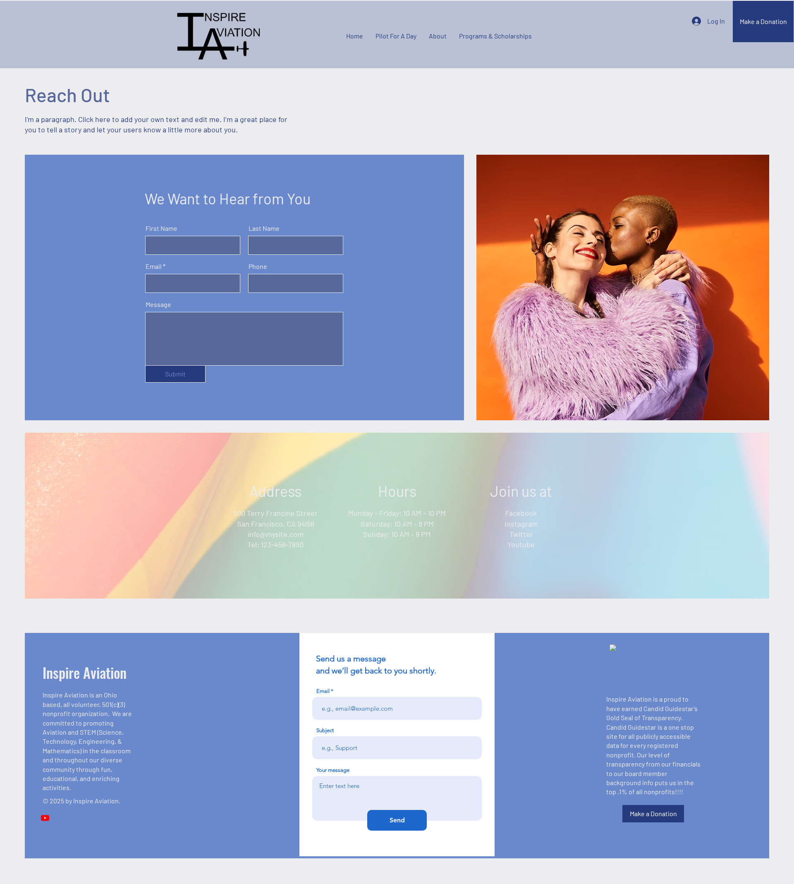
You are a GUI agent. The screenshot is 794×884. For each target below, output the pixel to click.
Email (154, 266)
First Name (161, 228)
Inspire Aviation (85, 672)
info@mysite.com (276, 534)
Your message (332, 770)
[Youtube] (45, 818)
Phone (258, 266)
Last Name (264, 228)
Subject (325, 730)
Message (158, 304)
